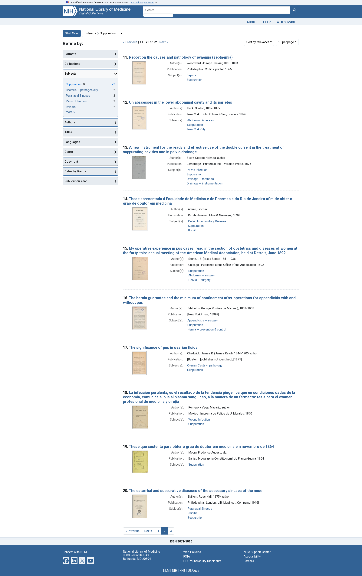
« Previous (130, 42)
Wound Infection (199, 419)
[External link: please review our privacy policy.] (66, 560)
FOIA (186, 556)
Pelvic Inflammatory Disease (207, 221)
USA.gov (193, 570)
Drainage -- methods (200, 179)
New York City (196, 129)
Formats (70, 54)
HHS (182, 570)
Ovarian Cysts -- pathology (204, 365)
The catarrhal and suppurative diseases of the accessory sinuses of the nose (195, 490)
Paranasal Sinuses (200, 508)
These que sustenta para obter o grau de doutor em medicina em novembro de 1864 (201, 446)
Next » (163, 42)
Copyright (71, 161)
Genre (68, 152)
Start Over (71, 33)
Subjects (70, 73)
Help (267, 22)
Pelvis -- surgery (199, 280)
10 (286, 42)
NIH (174, 570)
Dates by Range (75, 171)
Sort (257, 42)
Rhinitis (192, 513)
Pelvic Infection (197, 170)
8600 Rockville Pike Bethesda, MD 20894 (137, 557)
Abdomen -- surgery (201, 275)
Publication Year (75, 181)
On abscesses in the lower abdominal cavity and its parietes (180, 102)
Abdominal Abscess (200, 120)
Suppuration (194, 80)
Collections (72, 64)
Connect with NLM (75, 552)
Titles (68, 132)
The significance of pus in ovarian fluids (163, 347)
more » (70, 112)
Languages (72, 142)
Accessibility (252, 556)
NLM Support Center (257, 552)
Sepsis (191, 75)
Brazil (192, 230)
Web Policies (192, 552)
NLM (166, 570)
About (252, 22)
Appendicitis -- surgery (202, 320)
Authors (69, 122)
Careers (249, 561)
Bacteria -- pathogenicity (82, 90)
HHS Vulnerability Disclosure (202, 561)
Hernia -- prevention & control (206, 329)
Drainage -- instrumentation (204, 183)
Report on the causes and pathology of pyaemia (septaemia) (181, 57)
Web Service (286, 22)
